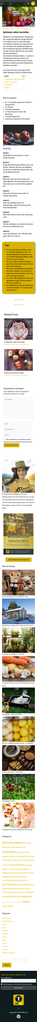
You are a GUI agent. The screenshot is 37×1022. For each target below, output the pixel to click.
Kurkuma (24, 877)
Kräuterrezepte (15, 877)
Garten (19, 864)
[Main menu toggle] (33, 4)
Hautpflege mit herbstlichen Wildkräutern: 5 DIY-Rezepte (17, 830)
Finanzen (4, 924)
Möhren (25, 880)
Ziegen (4, 906)
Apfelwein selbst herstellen (15, 79)
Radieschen (15, 892)
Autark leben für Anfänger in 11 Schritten (13, 654)
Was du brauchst (11, 82)
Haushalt (4, 937)
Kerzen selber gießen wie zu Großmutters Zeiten (15, 597)
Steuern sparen (5, 902)
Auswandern (9, 851)
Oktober (21, 888)
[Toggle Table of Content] (22, 76)
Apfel (24, 847)
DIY (14, 856)
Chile (10, 856)
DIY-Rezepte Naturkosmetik (25, 856)
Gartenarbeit (28, 865)
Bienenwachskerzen (23, 852)
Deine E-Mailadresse (6, 978)
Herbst (13, 873)
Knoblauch (5, 877)
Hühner (27, 873)
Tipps (7, 88)
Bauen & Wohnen (6, 918)
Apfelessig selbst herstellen (14, 373)
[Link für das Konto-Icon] (28, 3)
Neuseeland (14, 888)
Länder (4, 940)
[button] (11, 3)
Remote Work (23, 892)
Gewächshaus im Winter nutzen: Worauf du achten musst (17, 625)
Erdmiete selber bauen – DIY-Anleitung (12, 772)
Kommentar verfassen (8, 29)
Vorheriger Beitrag (18, 299)
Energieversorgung (7, 921)
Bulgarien (5, 856)
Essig (19, 860)
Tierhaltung (5, 949)
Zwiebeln (10, 906)
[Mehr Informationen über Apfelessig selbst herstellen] (18, 360)
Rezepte (17, 29)
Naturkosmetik (22, 885)
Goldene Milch (15, 869)
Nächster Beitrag (18, 305)
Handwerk (4, 934)
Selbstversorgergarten (21, 896)
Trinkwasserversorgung (8, 953)
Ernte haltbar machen (9, 860)
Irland (32, 873)
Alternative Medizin (12, 842)
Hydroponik (20, 873)
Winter (26, 901)
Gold (9, 869)
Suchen (6, 965)
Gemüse (5, 869)
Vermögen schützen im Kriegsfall (16, 902)
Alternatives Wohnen (14, 847)
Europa (23, 860)
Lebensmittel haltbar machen (12, 880)
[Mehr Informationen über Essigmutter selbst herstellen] (18, 329)
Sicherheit (5, 946)
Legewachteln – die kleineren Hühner (12, 714)
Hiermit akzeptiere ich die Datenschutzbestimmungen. (17, 984)
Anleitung (9, 85)
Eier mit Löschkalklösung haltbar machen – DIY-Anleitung (17, 743)
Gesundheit (5, 931)
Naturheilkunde (9, 884)
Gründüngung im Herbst (8, 801)
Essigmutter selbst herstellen (14, 342)
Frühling (12, 865)
